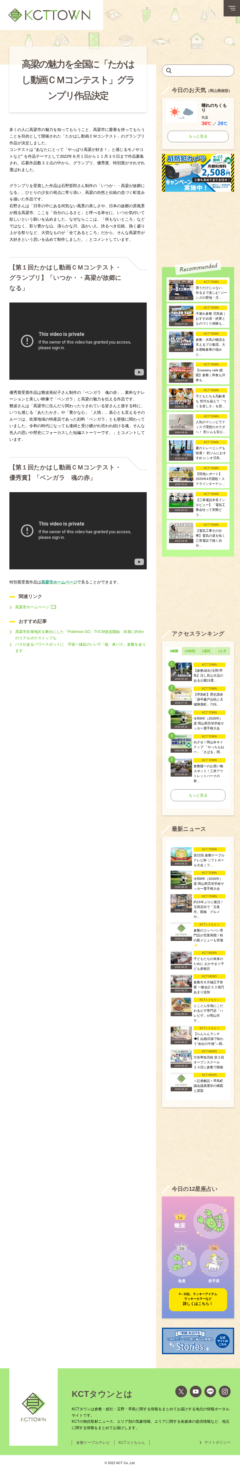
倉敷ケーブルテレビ (93, 1443)
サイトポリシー (217, 1442)
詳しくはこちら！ (198, 1299)
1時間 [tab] (174, 651)
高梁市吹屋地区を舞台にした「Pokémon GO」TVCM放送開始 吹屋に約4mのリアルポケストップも (79, 635)
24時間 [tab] (190, 651)
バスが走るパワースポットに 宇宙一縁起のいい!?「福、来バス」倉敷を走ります (80, 647)
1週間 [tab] (206, 651)
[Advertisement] (198, 225)
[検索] (169, 70)
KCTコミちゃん (132, 1443)
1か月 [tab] (222, 651)
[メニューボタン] (232, 8)
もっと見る (198, 136)
